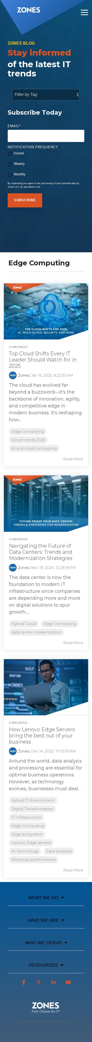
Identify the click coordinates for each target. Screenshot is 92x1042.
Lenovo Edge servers (31, 842)
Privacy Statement (51, 187)
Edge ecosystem (27, 834)
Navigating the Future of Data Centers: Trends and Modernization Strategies (40, 552)
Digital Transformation (32, 809)
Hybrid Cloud (24, 624)
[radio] (46, 154)
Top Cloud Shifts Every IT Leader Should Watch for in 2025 (43, 359)
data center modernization (36, 632)
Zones (23, 375)
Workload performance (34, 859)
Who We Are (43, 920)
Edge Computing (28, 431)
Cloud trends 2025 (28, 440)
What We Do (43, 897)
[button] (84, 12)
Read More (73, 459)
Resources (43, 965)
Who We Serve (43, 942)
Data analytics (59, 851)
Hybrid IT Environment (33, 800)
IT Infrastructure (26, 817)
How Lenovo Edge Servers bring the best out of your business (42, 735)
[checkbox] (46, 164)
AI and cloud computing (34, 448)
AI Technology (25, 851)
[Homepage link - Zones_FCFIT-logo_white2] (46, 1010)
